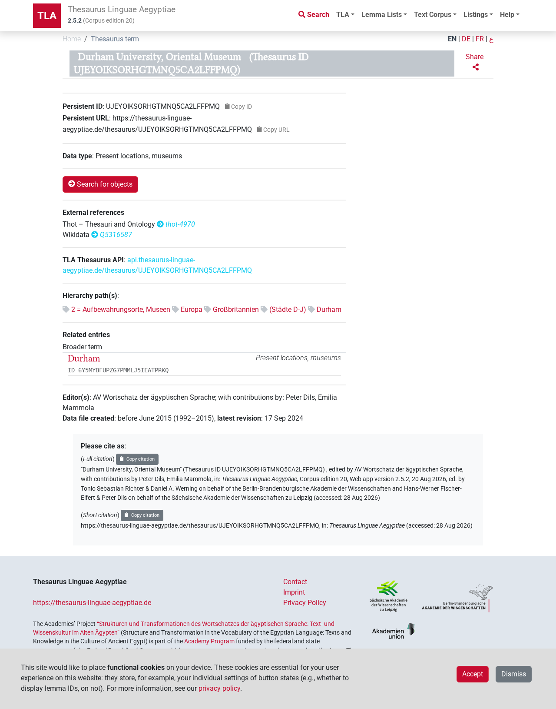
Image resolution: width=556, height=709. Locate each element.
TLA (46, 16)
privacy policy (219, 688)
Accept (472, 674)
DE (466, 39)
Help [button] (507, 14)
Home (72, 39)
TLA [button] (342, 14)
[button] (475, 62)
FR (480, 39)
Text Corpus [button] (432, 14)
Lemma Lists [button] (381, 14)
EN (452, 39)
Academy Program (209, 641)
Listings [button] (475, 14)
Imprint (294, 592)
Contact (295, 582)
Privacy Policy (304, 603)
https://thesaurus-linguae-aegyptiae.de (92, 603)
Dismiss (513, 674)
